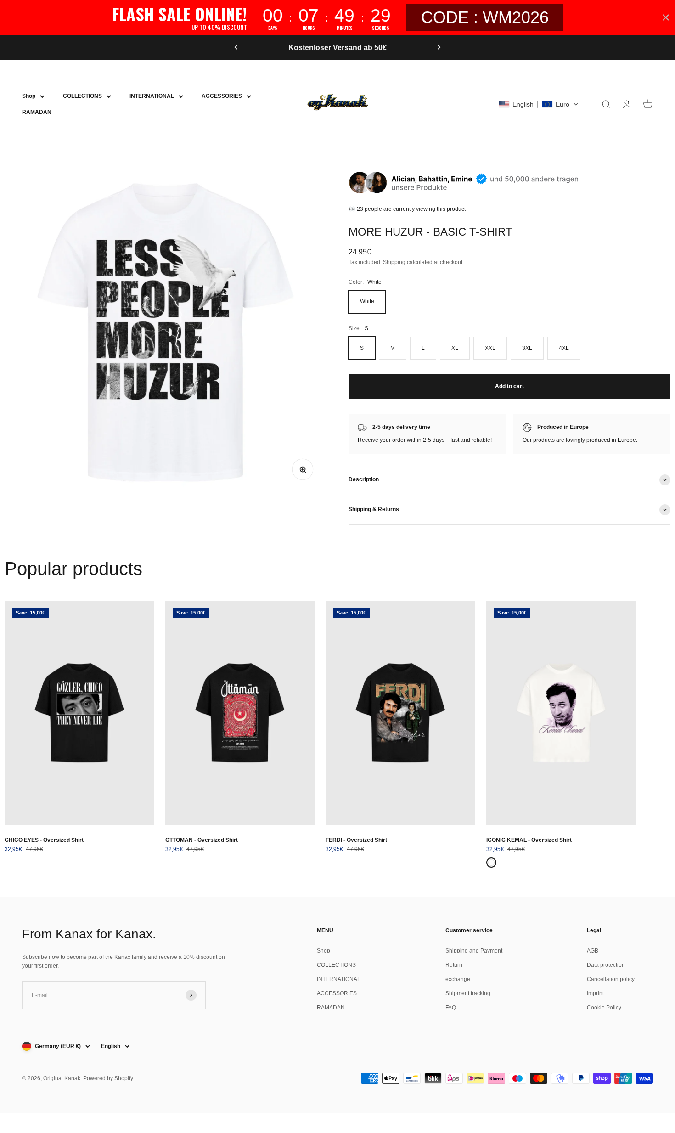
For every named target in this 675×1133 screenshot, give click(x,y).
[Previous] (235, 48)
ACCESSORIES (222, 96)
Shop (28, 96)
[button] (538, 104)
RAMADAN (36, 112)
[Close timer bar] (665, 17)
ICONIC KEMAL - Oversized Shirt (529, 840)
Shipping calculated (408, 262)
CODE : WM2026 (485, 17)
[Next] (439, 48)
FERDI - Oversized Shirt (356, 840)
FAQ (450, 1007)
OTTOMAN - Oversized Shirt (201, 840)
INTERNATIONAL (151, 96)
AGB (592, 950)
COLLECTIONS (82, 96)
